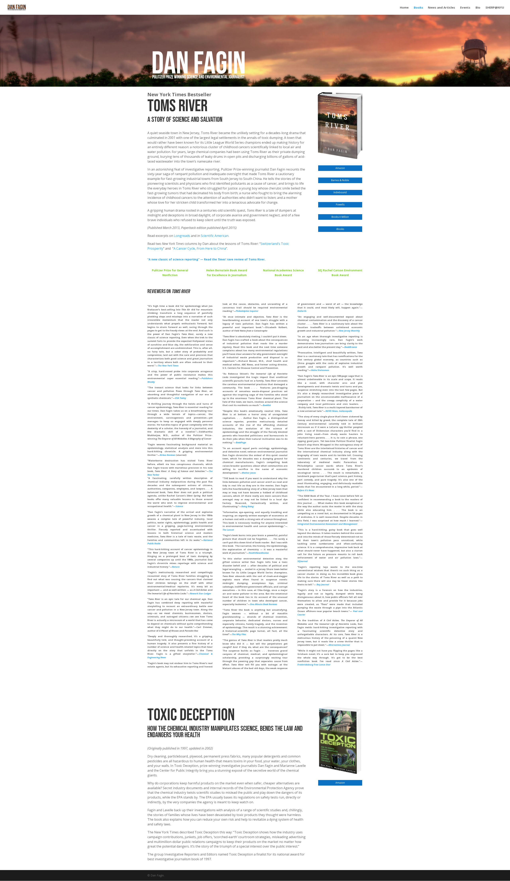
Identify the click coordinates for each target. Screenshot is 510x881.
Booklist (267, 405)
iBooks (340, 229)
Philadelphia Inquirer (247, 310)
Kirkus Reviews (167, 454)
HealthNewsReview (259, 552)
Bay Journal (323, 584)
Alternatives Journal (339, 644)
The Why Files (239, 634)
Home (404, 7)
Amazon (340, 168)
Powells (340, 204)
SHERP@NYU (494, 7)
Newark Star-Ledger (200, 593)
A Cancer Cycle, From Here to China (200, 248)
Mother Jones (249, 472)
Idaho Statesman (320, 370)
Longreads (182, 235)
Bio (478, 7)
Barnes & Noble (340, 180)
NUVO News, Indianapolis (339, 410)
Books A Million (340, 217)
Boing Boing (247, 506)
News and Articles (441, 7)
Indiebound (340, 192)
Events (465, 7)
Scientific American (215, 235)
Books (418, 7)
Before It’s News (305, 490)
